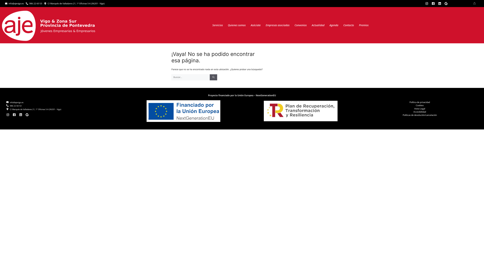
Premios (364, 25)
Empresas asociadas (278, 25)
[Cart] (474, 3)
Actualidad (318, 25)
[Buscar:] (190, 77)
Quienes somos (237, 25)
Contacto (348, 25)
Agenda (333, 25)
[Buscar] (213, 77)
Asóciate (256, 25)
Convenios (301, 25)
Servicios (217, 25)
